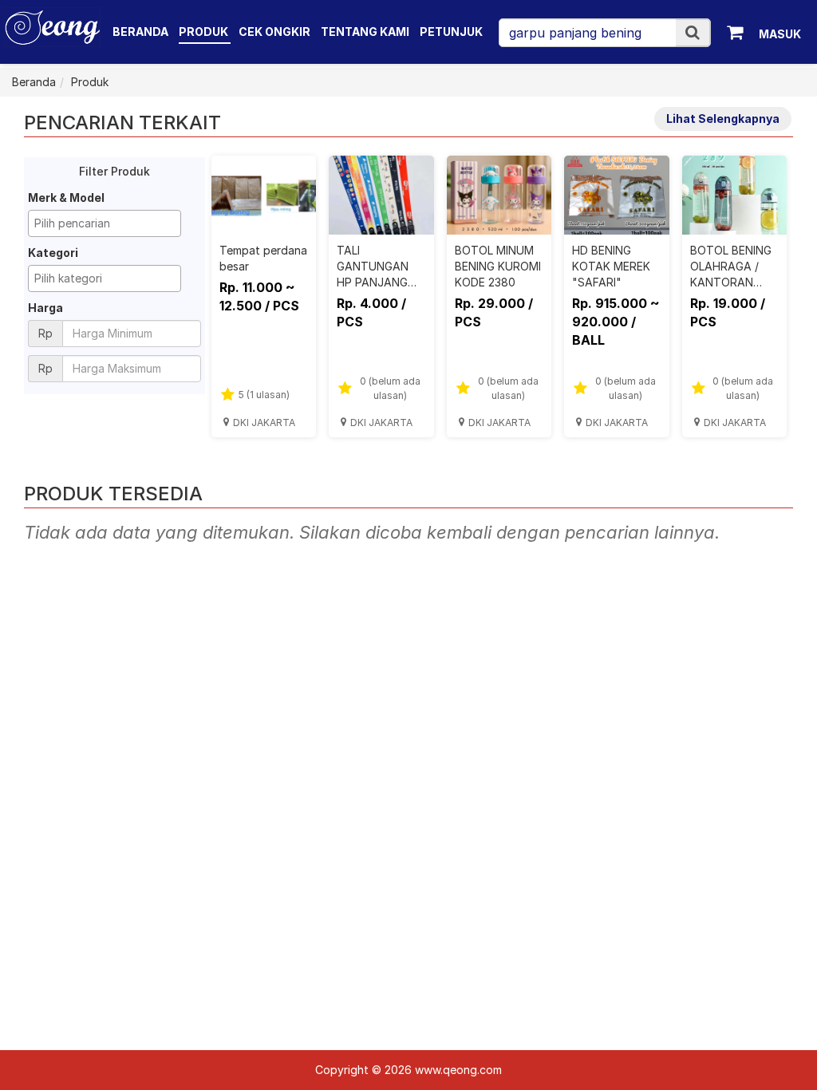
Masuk (780, 34)
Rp (45, 333)
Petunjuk (451, 31)
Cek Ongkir (274, 31)
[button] (692, 32)
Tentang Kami (365, 31)
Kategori (53, 252)
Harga (45, 307)
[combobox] (104, 223)
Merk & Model (66, 197)
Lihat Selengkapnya (723, 118)
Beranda (140, 31)
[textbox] (108, 223)
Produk (205, 31)
